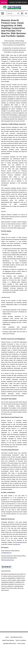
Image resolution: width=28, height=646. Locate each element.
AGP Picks (4, 2)
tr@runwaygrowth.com (7, 560)
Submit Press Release (8, 640)
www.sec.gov (16, 544)
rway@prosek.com (6, 552)
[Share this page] (26, 13)
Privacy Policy (21, 643)
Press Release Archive (16, 637)
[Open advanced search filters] (22, 13)
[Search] (18, 13)
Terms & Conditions (20, 640)
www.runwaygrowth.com (20, 542)
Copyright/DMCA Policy (9, 643)
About (7, 637)
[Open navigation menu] (2, 13)
